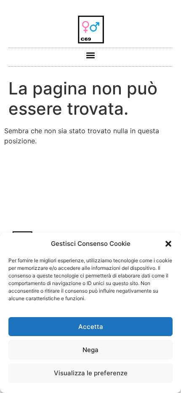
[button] (168, 244)
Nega (90, 350)
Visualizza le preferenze (91, 373)
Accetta (90, 327)
